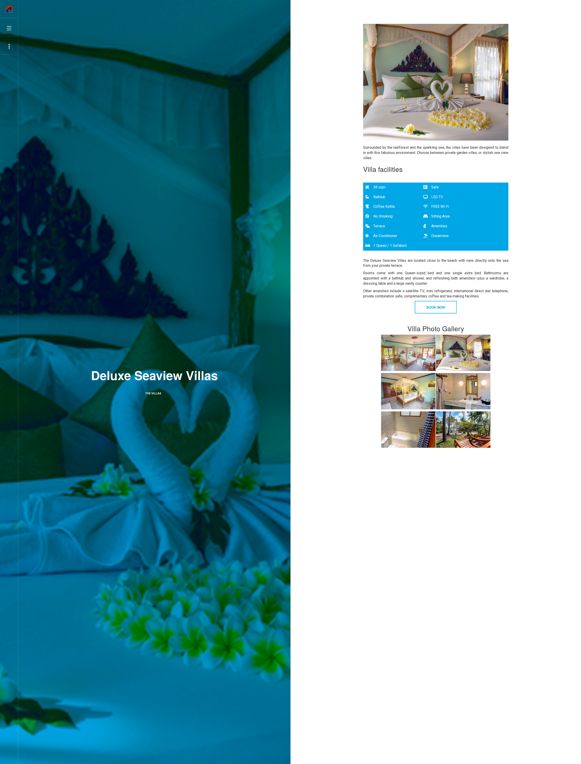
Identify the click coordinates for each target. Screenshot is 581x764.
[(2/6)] (463, 353)
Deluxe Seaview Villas (154, 375)
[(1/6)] (408, 353)
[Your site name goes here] (9, 9)
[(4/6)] (463, 391)
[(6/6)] (463, 429)
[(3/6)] (408, 391)
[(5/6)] (408, 429)
